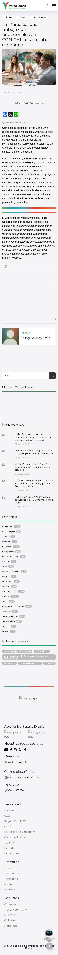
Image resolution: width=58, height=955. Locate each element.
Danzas (9, 651)
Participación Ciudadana (13, 606)
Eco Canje (24, 651)
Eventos (5, 561)
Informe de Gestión (11, 571)
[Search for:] (29, 375)
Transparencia (8, 621)
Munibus (6, 586)
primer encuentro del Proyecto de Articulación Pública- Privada (26, 657)
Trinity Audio (29, 103)
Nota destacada (40, 17)
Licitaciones (7, 581)
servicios (9, 663)
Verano (5, 631)
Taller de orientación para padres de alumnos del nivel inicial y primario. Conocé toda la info (34, 483)
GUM (4, 566)
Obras (5, 601)
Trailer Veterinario (10, 616)
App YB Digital (8, 531)
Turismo (5, 626)
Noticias (31, 85)
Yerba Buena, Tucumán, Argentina (29, 405)
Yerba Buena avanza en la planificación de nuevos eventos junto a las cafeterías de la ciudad (35, 437)
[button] (5, 285)
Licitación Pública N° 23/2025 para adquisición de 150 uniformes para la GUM (34, 500)
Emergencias (8, 551)
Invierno (5, 576)
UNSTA (49, 663)
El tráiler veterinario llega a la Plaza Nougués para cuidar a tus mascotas (34, 452)
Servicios (6, 611)
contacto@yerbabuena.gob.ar (25, 777)
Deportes (6, 541)
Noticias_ (23, 17)
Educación (6, 546)
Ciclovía (5, 536)
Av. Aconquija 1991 (18, 762)
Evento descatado (10, 556)
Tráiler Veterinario (30, 663)
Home (10, 17)
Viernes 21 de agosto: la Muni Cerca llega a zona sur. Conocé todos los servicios (33, 467)
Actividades (7, 526)
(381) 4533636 (16, 790)
